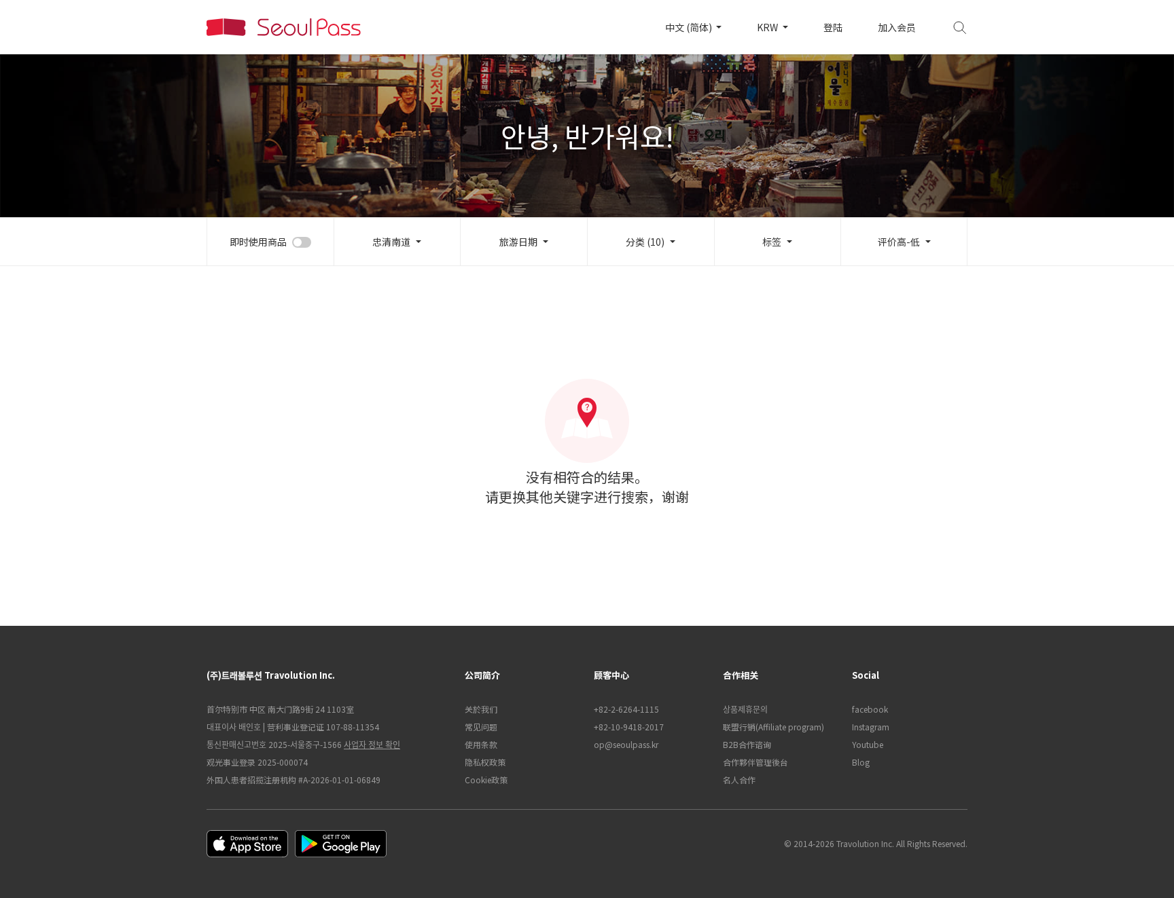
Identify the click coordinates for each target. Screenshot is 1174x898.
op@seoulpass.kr (626, 744)
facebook (870, 709)
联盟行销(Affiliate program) (773, 726)
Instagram (870, 726)
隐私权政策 (485, 762)
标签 (771, 241)
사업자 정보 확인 (372, 744)
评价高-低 (899, 241)
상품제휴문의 (745, 709)
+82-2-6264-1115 (626, 709)
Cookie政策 (486, 779)
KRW (768, 27)
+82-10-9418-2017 (629, 726)
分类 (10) (645, 241)
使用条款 (481, 744)
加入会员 (897, 27)
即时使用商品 (258, 241)
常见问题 (481, 726)
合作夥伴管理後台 (755, 762)
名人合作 (739, 779)
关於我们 (481, 709)
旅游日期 (518, 241)
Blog (861, 762)
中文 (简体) (689, 27)
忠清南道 (391, 241)
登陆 (832, 27)
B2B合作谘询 (747, 744)
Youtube (867, 744)
